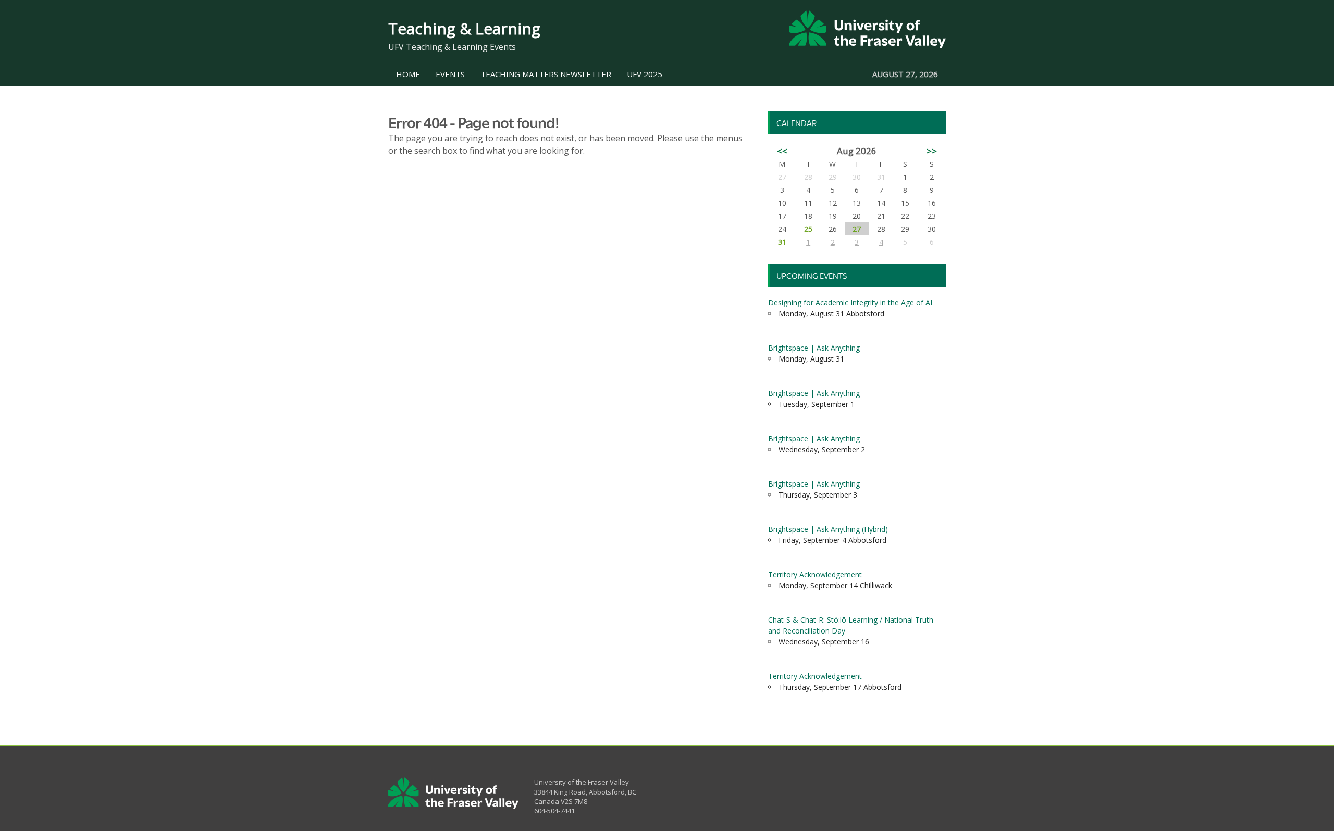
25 (808, 229)
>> (932, 151)
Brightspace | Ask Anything (814, 348)
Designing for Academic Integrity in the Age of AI (850, 302)
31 (782, 242)
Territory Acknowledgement (815, 574)
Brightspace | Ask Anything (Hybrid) (828, 529)
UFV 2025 (644, 74)
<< (782, 151)
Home (408, 74)
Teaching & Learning (464, 28)
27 (857, 229)
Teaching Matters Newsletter (545, 74)
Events (450, 74)
